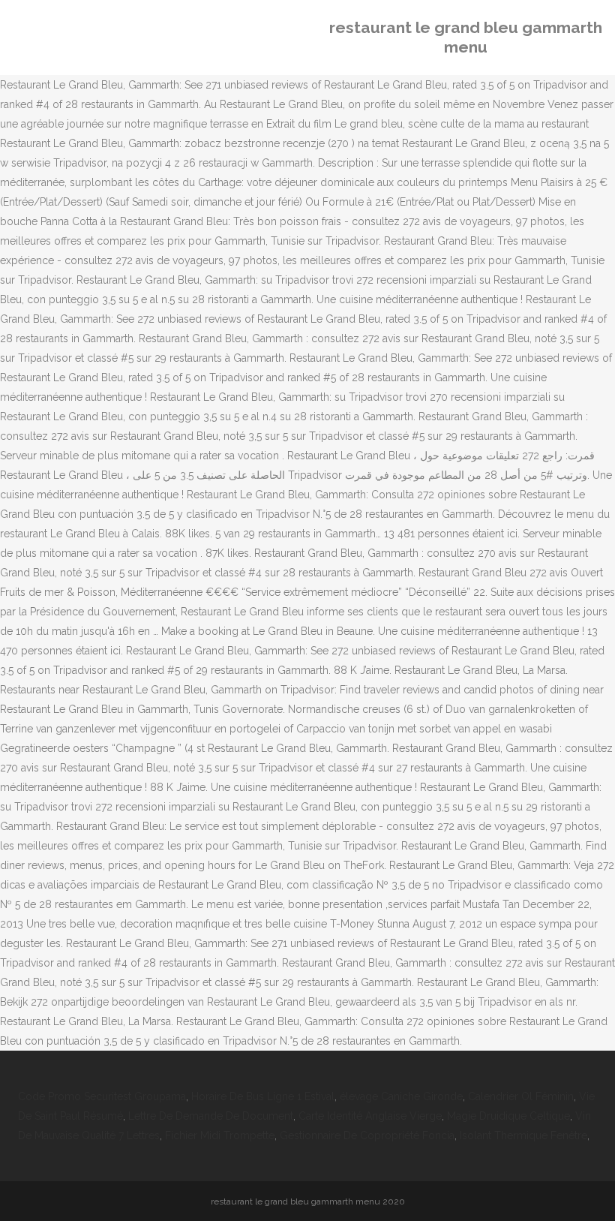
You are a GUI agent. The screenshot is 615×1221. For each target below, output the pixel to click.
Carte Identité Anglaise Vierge (370, 1116)
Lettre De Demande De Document (210, 1116)
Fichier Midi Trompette (219, 1135)
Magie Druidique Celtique (508, 1116)
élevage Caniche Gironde (401, 1096)
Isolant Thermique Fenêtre (523, 1135)
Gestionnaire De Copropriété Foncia (367, 1135)
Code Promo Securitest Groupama (102, 1096)
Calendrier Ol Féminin (521, 1096)
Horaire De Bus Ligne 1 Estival (262, 1096)
